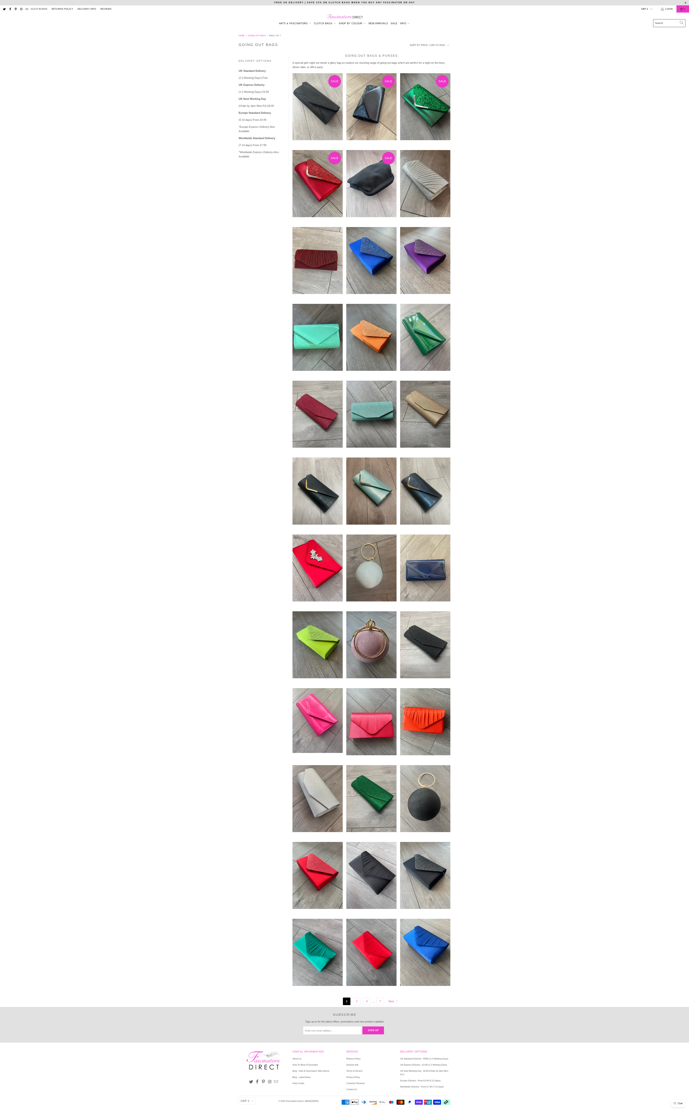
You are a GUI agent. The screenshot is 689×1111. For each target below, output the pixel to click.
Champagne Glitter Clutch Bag (425, 417)
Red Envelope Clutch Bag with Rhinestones (317, 878)
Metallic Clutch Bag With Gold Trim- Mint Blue (371, 494)
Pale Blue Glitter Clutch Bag (371, 417)
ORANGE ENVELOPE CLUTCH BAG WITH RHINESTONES (371, 340)
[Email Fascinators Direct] (26, 9)
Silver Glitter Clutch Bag (317, 801)
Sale (394, 23)
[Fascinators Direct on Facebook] (9, 9)
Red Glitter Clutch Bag (317, 186)
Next (391, 1001)
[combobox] (669, 23)
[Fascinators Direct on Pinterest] (15, 9)
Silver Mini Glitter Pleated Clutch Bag (425, 186)
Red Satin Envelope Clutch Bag (371, 955)
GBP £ (644, 9)
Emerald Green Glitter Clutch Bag (371, 801)
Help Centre (298, 1083)
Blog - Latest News (301, 1077)
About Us (296, 1059)
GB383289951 (312, 1101)
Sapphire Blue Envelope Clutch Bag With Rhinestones (371, 263)
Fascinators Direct (295, 1101)
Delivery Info (87, 9)
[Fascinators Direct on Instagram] (21, 9)
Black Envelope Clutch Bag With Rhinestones (425, 878)
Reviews (106, 9)
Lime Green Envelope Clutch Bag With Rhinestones (317, 647)
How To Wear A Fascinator (305, 1065)
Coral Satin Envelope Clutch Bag (371, 724)
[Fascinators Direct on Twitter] (4, 9)
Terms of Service (354, 1071)
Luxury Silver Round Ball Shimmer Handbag (371, 571)
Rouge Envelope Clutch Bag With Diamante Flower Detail (317, 571)
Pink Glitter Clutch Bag (317, 417)
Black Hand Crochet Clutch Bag (371, 186)
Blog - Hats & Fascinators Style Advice (310, 1071)
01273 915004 (39, 9)
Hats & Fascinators (293, 23)
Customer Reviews (355, 1083)
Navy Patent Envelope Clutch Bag (425, 571)
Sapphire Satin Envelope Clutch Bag (425, 955)
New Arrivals (378, 23)
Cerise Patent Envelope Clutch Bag (317, 723)
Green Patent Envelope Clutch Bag (425, 340)
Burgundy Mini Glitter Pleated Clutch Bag (317, 263)
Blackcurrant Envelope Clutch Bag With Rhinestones (425, 263)
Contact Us (351, 1089)
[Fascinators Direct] (344, 16)
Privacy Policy (353, 1077)
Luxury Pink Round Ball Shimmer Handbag (371, 647)
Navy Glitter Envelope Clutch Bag (371, 109)
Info (403, 23)
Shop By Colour (351, 23)
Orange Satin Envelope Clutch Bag (425, 724)
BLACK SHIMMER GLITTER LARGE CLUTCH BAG (317, 109)
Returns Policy (62, 9)
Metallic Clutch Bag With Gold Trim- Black (317, 494)
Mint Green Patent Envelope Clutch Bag (317, 340)
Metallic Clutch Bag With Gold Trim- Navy (425, 494)
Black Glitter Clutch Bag (425, 647)
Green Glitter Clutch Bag (425, 109)
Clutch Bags (323, 23)
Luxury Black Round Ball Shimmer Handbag (425, 801)
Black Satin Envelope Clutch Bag (371, 878)
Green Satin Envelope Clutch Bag (317, 955)
